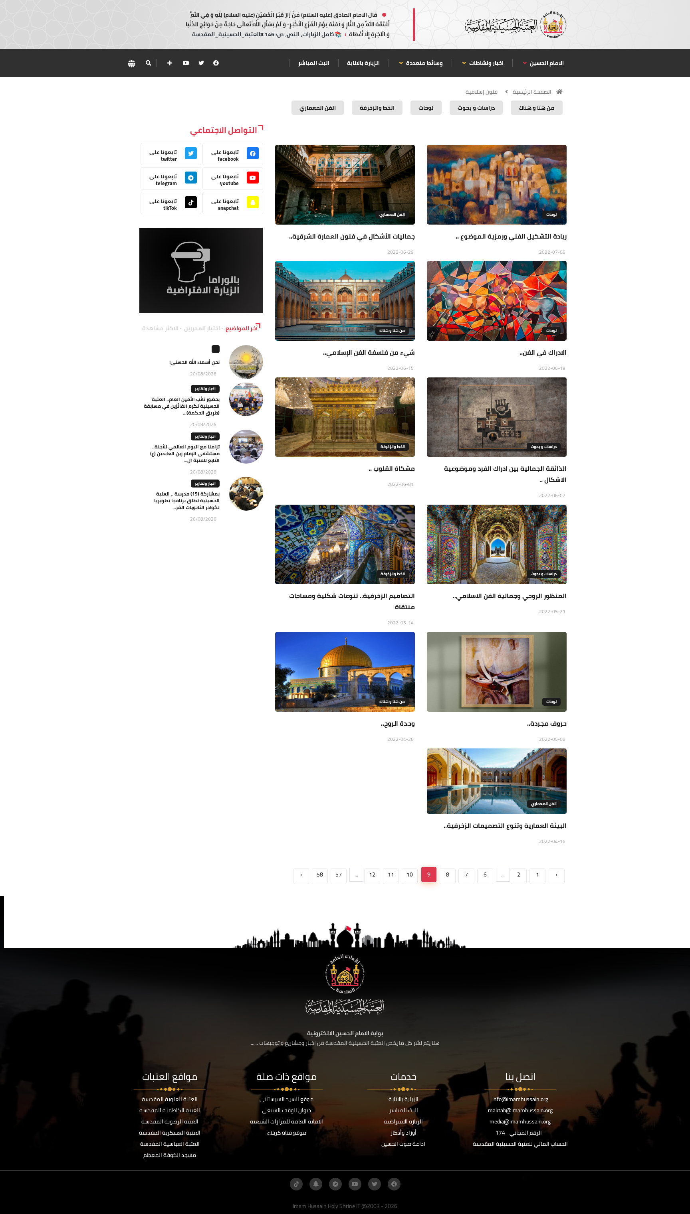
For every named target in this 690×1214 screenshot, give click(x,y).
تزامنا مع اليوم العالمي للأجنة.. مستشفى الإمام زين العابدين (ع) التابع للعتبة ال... (185, 453)
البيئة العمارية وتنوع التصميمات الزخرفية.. (505, 825)
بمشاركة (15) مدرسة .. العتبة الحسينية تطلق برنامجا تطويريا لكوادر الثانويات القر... (187, 500)
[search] (148, 63)
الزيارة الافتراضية (403, 1121)
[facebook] (216, 63)
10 (409, 874)
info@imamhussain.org (520, 1099)
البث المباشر (313, 63)
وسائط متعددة (424, 63)
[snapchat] (315, 1184)
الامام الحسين (546, 63)
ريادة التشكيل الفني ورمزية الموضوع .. (511, 236)
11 (391, 874)
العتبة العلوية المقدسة (170, 1099)
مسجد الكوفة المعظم (169, 1155)
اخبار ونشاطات (486, 63)
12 (372, 874)
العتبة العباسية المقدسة (170, 1144)
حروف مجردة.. (547, 723)
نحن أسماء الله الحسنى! (194, 362)
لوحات (551, 214)
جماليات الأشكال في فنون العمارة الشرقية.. (352, 236)
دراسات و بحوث (544, 446)
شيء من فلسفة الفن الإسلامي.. (369, 352)
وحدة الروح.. (398, 723)
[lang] (131, 63)
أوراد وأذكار (403, 1132)
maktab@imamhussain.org (520, 1110)
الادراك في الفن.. (543, 352)
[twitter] (201, 63)
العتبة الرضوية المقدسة (169, 1121)
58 (320, 874)
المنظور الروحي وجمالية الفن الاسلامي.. (510, 596)
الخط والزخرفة (393, 446)
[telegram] (335, 1184)
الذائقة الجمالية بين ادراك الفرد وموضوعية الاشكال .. (505, 474)
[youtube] (186, 63)
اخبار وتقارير (205, 389)
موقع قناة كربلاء (286, 1132)
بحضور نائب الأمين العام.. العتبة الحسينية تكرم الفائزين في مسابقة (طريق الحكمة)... (182, 406)
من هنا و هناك (392, 330)
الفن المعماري (392, 214)
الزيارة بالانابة (363, 63)
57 (338, 874)
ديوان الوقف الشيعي (286, 1110)
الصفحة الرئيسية (532, 92)
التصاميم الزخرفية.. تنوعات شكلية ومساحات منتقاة (352, 601)
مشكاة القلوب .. (392, 468)
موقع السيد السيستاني (286, 1099)
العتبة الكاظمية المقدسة (169, 1110)
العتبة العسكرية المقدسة (169, 1132)
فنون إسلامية (482, 92)
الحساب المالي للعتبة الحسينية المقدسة (520, 1144)
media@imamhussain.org (520, 1121)
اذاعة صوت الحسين (403, 1144)
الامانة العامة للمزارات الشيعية (286, 1121)
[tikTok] (296, 1184)
